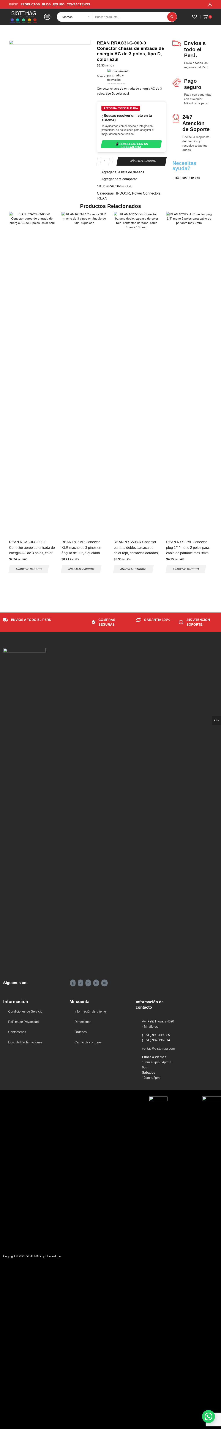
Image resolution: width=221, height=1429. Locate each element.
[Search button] (172, 17)
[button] (208, 1416)
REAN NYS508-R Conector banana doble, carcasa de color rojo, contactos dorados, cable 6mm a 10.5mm (136, 550)
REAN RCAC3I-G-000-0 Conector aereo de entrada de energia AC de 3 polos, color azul (32, 550)
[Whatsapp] (88, 983)
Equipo (59, 4)
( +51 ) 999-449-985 (156, 1035)
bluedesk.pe (53, 1256)
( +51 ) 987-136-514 (156, 1040)
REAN (24, 31)
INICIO (13, 4)
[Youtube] (104, 983)
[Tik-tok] (96, 983)
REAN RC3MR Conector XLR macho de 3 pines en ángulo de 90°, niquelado (81, 547)
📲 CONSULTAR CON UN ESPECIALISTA (131, 145)
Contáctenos (78, 4)
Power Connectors (146, 193)
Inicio (12, 31)
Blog (46, 4)
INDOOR (123, 193)
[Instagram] (80, 983)
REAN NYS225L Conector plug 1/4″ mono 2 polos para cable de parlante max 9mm (187, 547)
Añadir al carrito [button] (29, 569)
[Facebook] (73, 983)
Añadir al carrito (143, 161)
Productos (30, 4)
